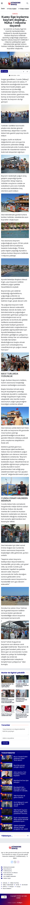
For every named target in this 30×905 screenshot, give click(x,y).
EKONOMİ (25, 885)
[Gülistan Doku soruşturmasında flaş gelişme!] (22, 693)
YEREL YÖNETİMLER (8, 885)
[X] (15, 862)
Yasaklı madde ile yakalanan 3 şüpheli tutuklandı (22, 685)
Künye (18, 886)
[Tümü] (28, 836)
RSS (4, 897)
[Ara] (27, 3)
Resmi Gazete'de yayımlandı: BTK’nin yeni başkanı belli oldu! (22, 716)
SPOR (17, 885)
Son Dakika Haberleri (9, 876)
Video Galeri (24, 9)
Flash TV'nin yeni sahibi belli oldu (6, 714)
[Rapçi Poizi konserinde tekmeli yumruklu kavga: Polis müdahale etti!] (7, 693)
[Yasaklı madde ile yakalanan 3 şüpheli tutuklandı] (22, 679)
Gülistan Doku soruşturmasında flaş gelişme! (21, 700)
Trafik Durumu (7, 871)
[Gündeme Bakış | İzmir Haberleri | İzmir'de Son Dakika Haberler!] (14, 3)
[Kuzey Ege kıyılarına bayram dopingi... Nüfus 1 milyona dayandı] (15, 60)
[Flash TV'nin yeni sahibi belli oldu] (7, 709)
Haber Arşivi (7, 878)
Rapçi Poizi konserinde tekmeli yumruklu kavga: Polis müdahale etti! (7, 700)
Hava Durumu (7, 869)
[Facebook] (12, 862)
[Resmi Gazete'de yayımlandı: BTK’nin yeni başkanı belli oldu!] (22, 709)
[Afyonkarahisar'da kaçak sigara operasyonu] (7, 679)
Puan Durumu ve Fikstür (10, 873)
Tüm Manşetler (8, 874)
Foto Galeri (12, 9)
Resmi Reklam (7, 888)
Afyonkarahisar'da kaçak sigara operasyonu (7, 685)
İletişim (11, 886)
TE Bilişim (19, 903)
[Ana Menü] (2, 3)
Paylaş (5, 71)
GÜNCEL (15, 14)
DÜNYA (5, 886)
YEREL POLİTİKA (14, 883)
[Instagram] (18, 862)
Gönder (5, 743)
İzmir (3, 8)
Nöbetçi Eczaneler (9, 867)
